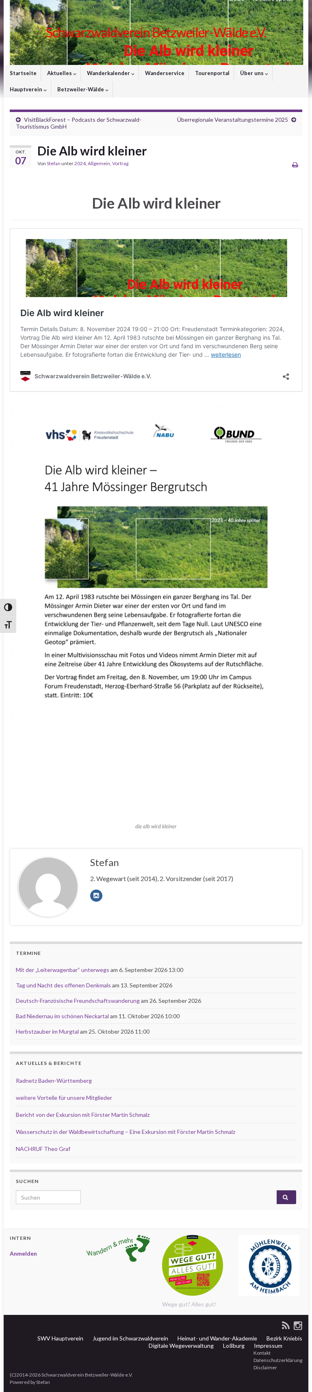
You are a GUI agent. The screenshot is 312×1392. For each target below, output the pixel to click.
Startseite (23, 73)
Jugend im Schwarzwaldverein (129, 1338)
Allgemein (99, 163)
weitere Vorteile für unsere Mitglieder (64, 1097)
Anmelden (23, 1253)
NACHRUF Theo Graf (43, 1148)
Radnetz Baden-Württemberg (54, 1080)
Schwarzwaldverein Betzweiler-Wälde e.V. (156, 32)
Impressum (267, 1345)
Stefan (54, 163)
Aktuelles (59, 73)
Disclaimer (265, 1367)
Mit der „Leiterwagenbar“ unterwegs (62, 969)
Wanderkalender (108, 73)
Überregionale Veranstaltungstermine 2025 (232, 119)
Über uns (252, 73)
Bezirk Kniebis (283, 1338)
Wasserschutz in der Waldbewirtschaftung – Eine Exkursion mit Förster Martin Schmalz (125, 1131)
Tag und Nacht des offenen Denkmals (63, 985)
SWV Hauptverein (59, 1338)
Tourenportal (212, 73)
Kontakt (262, 1353)
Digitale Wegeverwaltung (180, 1345)
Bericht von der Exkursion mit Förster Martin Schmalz (83, 1114)
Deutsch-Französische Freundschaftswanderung (78, 1000)
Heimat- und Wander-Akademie (216, 1338)
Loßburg (233, 1345)
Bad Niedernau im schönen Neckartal (62, 1016)
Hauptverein (26, 89)
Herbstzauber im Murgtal (47, 1031)
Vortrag (120, 163)
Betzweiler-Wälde (80, 89)
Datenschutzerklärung (277, 1360)
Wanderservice (164, 73)
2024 (80, 163)
